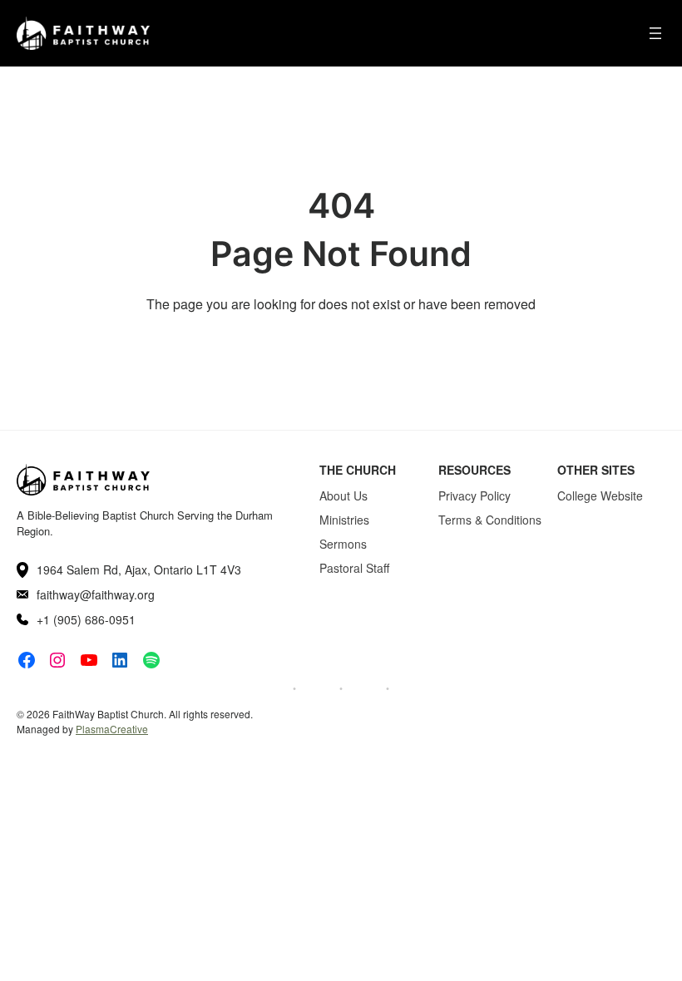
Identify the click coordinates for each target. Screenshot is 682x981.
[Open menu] (655, 33)
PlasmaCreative (112, 729)
